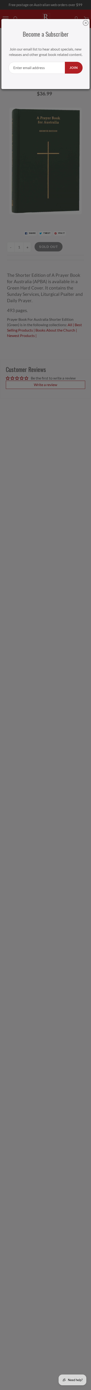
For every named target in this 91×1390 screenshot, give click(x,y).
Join (74, 68)
